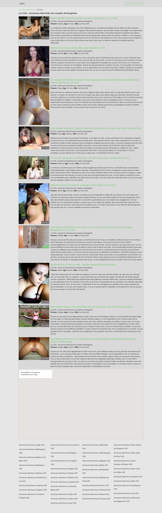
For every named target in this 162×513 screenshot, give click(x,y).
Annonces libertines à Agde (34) (31, 445)
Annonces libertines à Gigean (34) (64, 469)
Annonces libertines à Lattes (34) (64, 494)
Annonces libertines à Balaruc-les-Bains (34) (32, 459)
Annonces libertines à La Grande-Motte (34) (64, 488)
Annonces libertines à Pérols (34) (95, 485)
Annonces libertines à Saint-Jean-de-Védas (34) (127, 470)
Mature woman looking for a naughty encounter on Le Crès (83, 185)
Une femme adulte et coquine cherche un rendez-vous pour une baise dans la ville (96, 128)
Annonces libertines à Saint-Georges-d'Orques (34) (125, 462)
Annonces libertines (26, 10)
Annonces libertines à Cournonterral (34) (65, 446)
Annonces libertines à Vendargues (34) (127, 487)
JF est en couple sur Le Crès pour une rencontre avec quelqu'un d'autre (90, 157)
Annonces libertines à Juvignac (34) (65, 482)
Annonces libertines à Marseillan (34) (95, 446)
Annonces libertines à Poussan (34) (96, 499)
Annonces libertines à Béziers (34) (32, 473)
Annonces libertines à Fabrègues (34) (64, 454)
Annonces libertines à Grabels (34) (64, 477)
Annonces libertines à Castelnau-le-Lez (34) (33, 479)
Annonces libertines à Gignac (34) (64, 473)
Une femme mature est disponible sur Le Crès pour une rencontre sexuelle (91, 306)
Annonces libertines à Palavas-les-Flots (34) (96, 479)
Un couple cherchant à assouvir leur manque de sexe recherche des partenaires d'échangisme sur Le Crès (94, 81)
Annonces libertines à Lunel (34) (63, 503)
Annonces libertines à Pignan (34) (95, 494)
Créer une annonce (134, 3)
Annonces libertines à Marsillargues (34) (96, 454)
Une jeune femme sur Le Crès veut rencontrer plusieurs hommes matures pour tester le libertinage (93, 340)
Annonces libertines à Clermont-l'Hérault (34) (32, 496)
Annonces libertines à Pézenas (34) (96, 490)
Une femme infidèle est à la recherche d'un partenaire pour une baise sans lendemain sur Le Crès (91, 228)
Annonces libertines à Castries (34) (33, 485)
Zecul (21, 3)
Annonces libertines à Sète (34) (126, 481)
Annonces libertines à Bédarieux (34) (32, 467)
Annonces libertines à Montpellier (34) (95, 471)
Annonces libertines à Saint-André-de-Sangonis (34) (128, 446)
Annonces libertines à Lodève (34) (64, 499)
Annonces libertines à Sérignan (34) (128, 477)
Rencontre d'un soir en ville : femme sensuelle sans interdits (83, 264)
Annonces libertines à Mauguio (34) (96, 461)
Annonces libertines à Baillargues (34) (32, 451)
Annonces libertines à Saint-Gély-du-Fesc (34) (127, 454)
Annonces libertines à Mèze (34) (95, 465)
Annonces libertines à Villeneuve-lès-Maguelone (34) (127, 499)
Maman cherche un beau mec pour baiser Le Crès (78, 47)
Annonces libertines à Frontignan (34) (64, 462)
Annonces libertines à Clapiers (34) (33, 490)
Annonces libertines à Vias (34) (126, 493)
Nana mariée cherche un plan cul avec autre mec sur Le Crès (84, 18)
